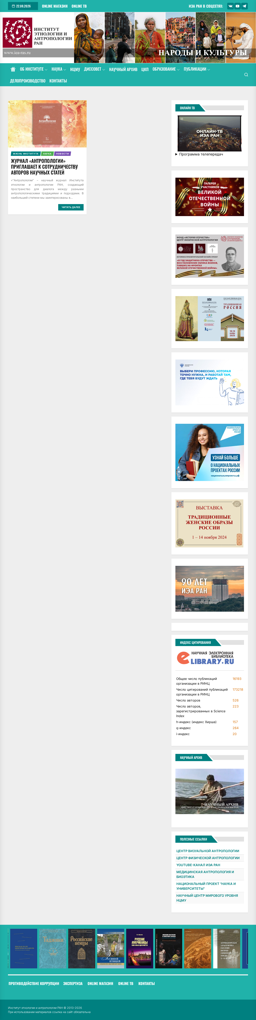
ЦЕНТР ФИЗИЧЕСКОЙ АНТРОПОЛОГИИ (208, 858)
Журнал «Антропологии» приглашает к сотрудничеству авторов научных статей (44, 166)
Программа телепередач (201, 154)
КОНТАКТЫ (58, 80)
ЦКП (145, 69)
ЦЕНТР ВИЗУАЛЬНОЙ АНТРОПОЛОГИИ (207, 851)
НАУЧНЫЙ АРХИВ (123, 69)
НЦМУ (75, 69)
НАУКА (57, 69)
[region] (128, 949)
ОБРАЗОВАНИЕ (164, 69)
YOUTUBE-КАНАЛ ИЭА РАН (198, 865)
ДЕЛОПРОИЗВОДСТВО (27, 80)
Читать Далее (71, 207)
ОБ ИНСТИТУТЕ (32, 69)
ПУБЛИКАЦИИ (195, 69)
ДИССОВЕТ (92, 69)
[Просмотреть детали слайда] (21, 948)
